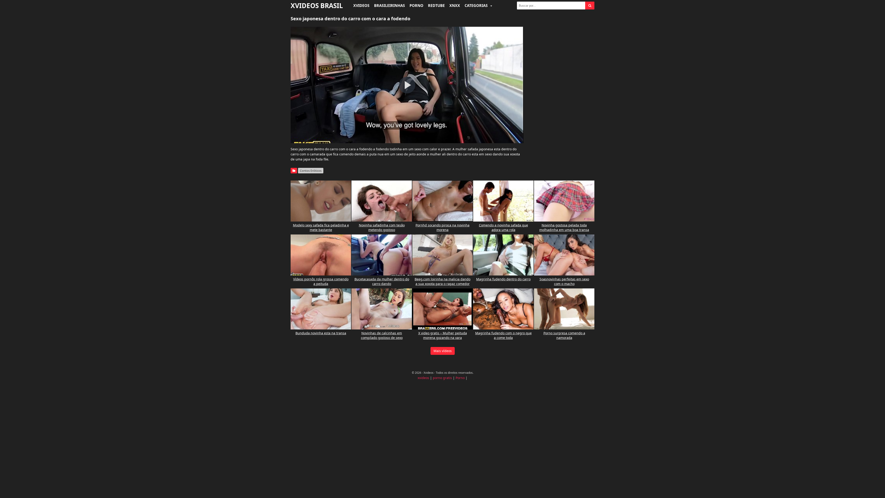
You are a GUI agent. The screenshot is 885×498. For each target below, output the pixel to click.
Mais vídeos (443, 351)
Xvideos (361, 5)
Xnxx (454, 5)
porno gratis (442, 378)
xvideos (423, 378)
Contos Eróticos (311, 171)
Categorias (477, 5)
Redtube (436, 5)
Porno (416, 5)
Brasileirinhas (389, 5)
